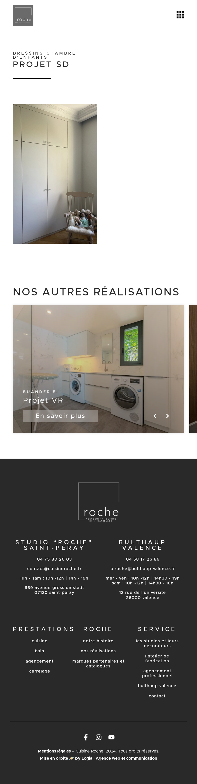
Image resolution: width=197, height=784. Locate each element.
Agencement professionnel (157, 673)
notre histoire (98, 641)
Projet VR (43, 400)
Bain (39, 651)
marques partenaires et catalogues (98, 663)
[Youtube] (111, 737)
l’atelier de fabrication (157, 658)
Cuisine (40, 641)
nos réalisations (98, 651)
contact (157, 696)
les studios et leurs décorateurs (157, 643)
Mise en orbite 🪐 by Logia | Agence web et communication (98, 758)
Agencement (40, 661)
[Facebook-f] (85, 737)
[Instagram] (98, 737)
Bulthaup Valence (157, 686)
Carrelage (39, 671)
